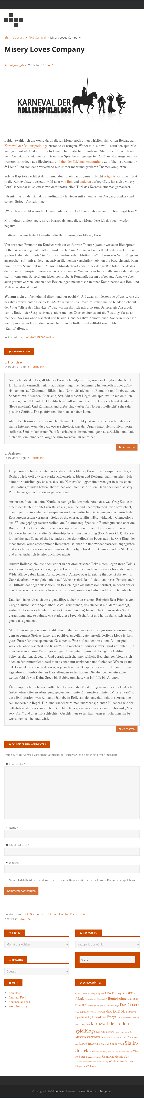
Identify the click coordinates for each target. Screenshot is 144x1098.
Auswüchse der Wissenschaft (96, 999)
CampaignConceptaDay (97, 1005)
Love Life (24, 919)
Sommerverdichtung (99, 1051)
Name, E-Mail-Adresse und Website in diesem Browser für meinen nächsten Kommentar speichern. (72, 880)
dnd (109, 1011)
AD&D (109, 993)
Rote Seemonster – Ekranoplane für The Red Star (55, 914)
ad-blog (118, 993)
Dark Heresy (87, 1011)
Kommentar (17, 764)
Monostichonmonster (87, 1037)
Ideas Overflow (82, 1024)
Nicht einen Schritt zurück (111, 1037)
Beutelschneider (120, 998)
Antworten (128, 447)
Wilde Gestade (118, 1061)
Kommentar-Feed (19, 1002)
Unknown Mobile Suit (115, 1056)
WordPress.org (18, 1006)
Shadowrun (117, 1043)
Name (13, 827)
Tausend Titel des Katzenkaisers (120, 1051)
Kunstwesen (119, 1032)
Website (14, 862)
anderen (85, 181)
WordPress (87, 1091)
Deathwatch (100, 1011)
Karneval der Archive (105, 1031)
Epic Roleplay (83, 1017)
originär (109, 176)
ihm (70, 181)
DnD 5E (119, 1011)
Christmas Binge (113, 1005)
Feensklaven (99, 1017)
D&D (124, 1004)
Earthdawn (131, 1011)
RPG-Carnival (45, 337)
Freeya (111, 1016)
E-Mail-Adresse (19, 845)
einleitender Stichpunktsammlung (79, 161)
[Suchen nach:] (107, 959)
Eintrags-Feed (17, 997)
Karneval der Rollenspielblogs (26, 145)
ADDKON (129, 993)
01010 (77, 993)
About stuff (28, 337)
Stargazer (105, 1091)
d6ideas (59, 1091)
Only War (127, 1037)
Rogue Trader (87, 1043)
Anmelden (15, 993)
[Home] (6, 37)
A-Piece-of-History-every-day (92, 993)
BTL (84, 1005)
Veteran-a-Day (102, 1061)
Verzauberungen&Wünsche (85, 1061)
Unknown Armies (93, 1056)
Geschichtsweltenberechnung (128, 1017)
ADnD (79, 998)
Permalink (37, 367)
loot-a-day (128, 1032)
